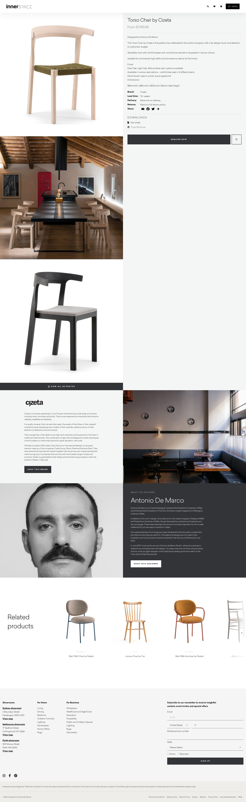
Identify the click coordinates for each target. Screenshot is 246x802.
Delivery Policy (172, 797)
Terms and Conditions (156, 797)
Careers (195, 797)
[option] (27, 621)
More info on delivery (150, 100)
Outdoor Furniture (45, 718)
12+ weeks (145, 96)
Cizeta (143, 92)
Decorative (71, 732)
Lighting (41, 722)
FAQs (240, 797)
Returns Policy (185, 797)
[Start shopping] (221, 6)
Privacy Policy (213, 797)
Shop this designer (146, 564)
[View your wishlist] (214, 6)
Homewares (43, 725)
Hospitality (71, 718)
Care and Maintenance (228, 797)
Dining (40, 711)
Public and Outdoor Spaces (79, 722)
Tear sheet (135, 122)
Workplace (71, 708)
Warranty (203, 797)
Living (40, 708)
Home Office (43, 728)
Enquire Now (179, 139)
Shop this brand (38, 469)
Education (71, 715)
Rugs (39, 732)
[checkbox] (205, 754)
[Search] (208, 6)
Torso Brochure (137, 127)
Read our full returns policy (153, 104)
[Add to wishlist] (237, 139)
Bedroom (41, 715)
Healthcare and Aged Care (79, 711)
